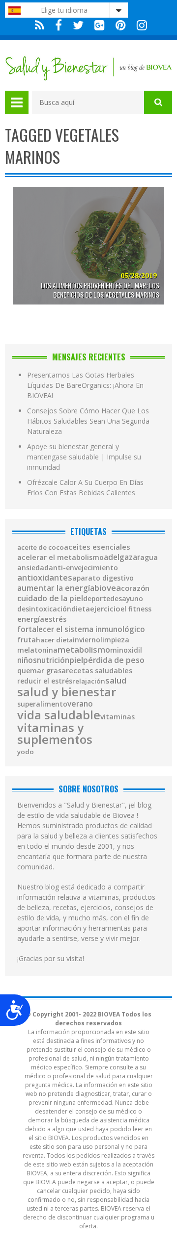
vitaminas (117, 716)
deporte (96, 598)
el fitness (135, 609)
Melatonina (37, 650)
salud (115, 681)
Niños (27, 660)
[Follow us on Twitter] (78, 25)
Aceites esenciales (97, 547)
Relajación (88, 681)
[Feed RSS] (39, 25)
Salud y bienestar (66, 692)
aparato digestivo (103, 578)
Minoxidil (126, 650)
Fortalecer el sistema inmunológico (81, 629)
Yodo (25, 752)
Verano (80, 704)
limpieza (114, 639)
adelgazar (122, 557)
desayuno (126, 598)
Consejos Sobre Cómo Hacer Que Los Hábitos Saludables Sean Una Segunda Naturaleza (88, 421)
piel (76, 660)
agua (149, 557)
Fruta (26, 639)
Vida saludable (58, 715)
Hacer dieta (54, 640)
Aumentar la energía (55, 588)
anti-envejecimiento (83, 567)
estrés (55, 619)
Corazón (135, 588)
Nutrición (53, 660)
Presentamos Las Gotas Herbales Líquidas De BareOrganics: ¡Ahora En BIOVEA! (85, 385)
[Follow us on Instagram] (139, 25)
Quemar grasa (41, 670)
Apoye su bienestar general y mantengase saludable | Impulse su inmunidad (84, 457)
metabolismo (84, 650)
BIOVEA (107, 588)
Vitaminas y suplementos (54, 733)
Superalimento (42, 704)
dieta (80, 609)
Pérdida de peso (114, 660)
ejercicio (105, 608)
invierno (86, 639)
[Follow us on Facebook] (58, 25)
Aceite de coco (40, 547)
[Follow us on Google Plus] (99, 25)
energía (30, 619)
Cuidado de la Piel (50, 599)
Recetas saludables (99, 670)
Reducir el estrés (44, 681)
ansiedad (33, 567)
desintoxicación (44, 609)
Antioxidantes (44, 578)
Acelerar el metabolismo (60, 557)
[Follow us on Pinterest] (121, 25)
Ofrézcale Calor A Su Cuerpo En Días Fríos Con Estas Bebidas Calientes (85, 487)
